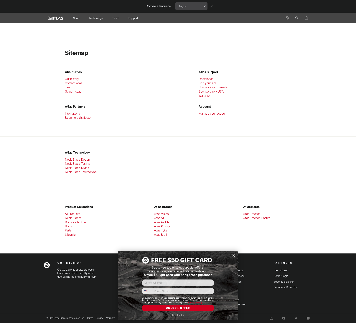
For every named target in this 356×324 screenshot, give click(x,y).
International (72, 113)
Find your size (207, 83)
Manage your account (213, 113)
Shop (76, 18)
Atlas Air (159, 218)
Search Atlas (73, 91)
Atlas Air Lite (161, 222)
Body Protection (75, 222)
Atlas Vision (161, 214)
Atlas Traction (251, 214)
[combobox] (147, 291)
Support (133, 18)
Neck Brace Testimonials (81, 172)
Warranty (204, 95)
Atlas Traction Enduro (257, 218)
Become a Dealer (284, 281)
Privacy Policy (195, 302)
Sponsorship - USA (211, 91)
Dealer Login (281, 275)
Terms (90, 318)
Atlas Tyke (160, 230)
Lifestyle (70, 234)
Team (115, 18)
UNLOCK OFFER (178, 307)
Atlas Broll (160, 234)
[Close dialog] (233, 255)
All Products (72, 214)
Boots (69, 226)
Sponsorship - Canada (213, 87)
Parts (68, 230)
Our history (72, 79)
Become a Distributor (286, 287)
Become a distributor (78, 117)
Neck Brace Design (77, 159)
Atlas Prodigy (162, 226)
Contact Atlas (73, 83)
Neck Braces (73, 218)
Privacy (99, 318)
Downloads (206, 79)
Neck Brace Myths (77, 168)
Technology (96, 18)
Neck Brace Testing (77, 163)
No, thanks (178, 315)
